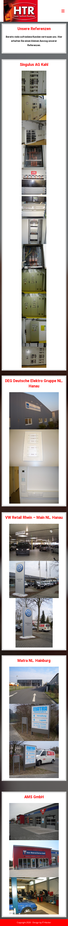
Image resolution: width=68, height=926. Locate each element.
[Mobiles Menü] (63, 10)
